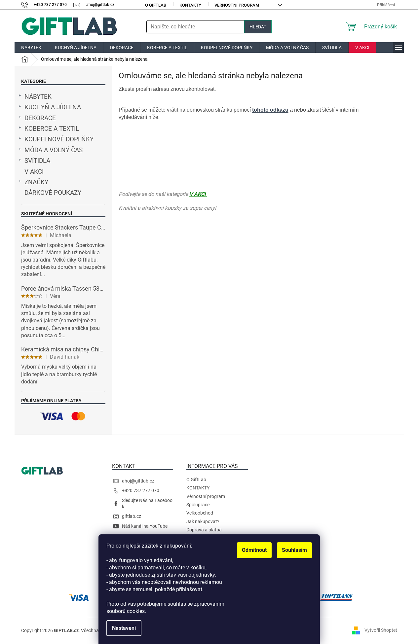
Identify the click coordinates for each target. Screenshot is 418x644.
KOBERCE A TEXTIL (51, 128)
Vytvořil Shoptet (380, 630)
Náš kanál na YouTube (145, 526)
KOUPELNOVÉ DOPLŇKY (59, 139)
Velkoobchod (199, 513)
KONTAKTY (190, 5)
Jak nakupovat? (202, 521)
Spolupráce (197, 504)
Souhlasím (294, 550)
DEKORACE (40, 118)
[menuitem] (31, 47)
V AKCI (34, 171)
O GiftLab (155, 5)
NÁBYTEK (38, 96)
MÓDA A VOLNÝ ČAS (53, 150)
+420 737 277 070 (140, 490)
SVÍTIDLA (37, 160)
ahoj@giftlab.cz (138, 480)
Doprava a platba (204, 529)
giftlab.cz (131, 516)
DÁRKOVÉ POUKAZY (52, 193)
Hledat (257, 26)
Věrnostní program (236, 5)
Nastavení (124, 628)
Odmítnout (254, 550)
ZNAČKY (36, 182)
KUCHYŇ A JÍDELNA (52, 107)
